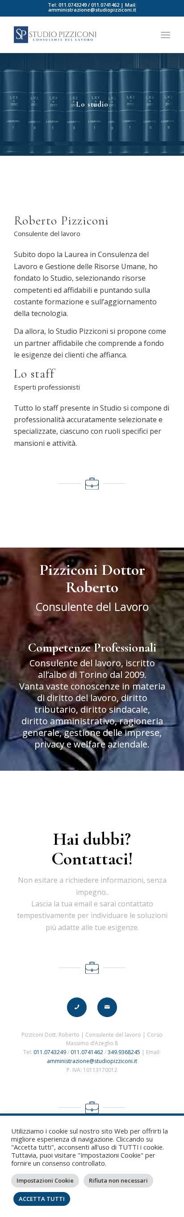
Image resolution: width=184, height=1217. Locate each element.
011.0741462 (105, 4)
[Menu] (165, 35)
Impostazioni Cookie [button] (45, 1180)
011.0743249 (73, 4)
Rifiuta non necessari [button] (118, 1180)
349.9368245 (124, 1052)
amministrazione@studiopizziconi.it (92, 9)
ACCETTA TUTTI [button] (42, 1199)
